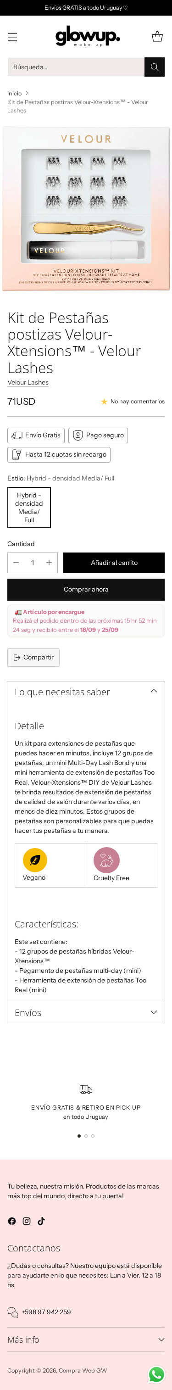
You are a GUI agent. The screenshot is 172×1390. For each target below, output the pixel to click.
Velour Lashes (28, 382)
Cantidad (21, 544)
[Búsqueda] (154, 67)
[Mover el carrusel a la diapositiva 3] (92, 1136)
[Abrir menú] (12, 36)
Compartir (38, 657)
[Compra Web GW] (86, 36)
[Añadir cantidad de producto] (49, 563)
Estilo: (60, 478)
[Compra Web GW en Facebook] (11, 1222)
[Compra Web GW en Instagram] (26, 1222)
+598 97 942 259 (46, 1312)
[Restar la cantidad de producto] (16, 563)
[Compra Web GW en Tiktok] (41, 1222)
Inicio (14, 93)
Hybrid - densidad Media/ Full (29, 507)
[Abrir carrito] (157, 36)
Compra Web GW (83, 1370)
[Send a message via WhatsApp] (156, 1374)
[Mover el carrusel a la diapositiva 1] (79, 1136)
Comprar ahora (86, 589)
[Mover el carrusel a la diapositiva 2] (86, 1136)
